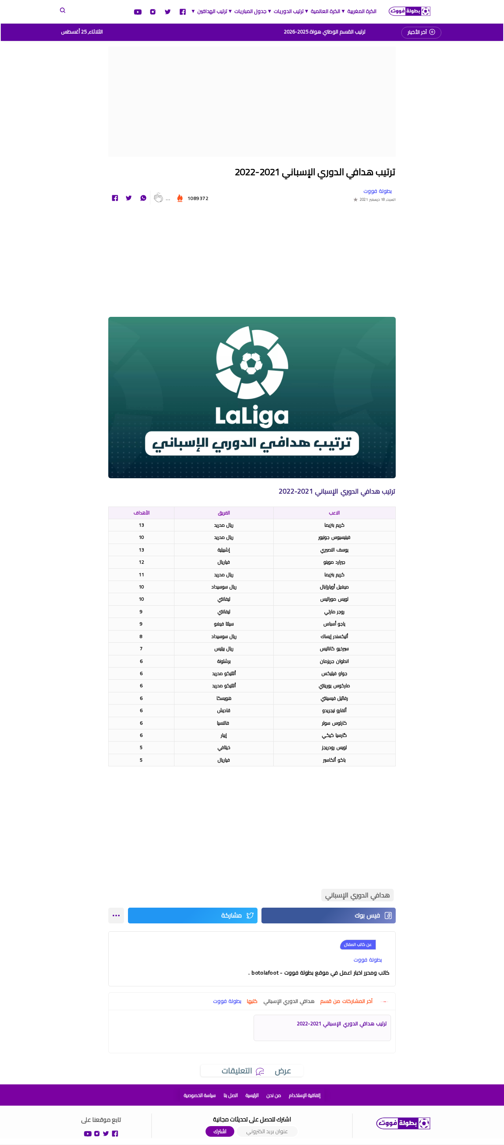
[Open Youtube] (138, 11)
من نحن (274, 1095)
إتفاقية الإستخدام (305, 1095)
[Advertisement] (252, 101)
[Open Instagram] (153, 11)
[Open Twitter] (168, 11)
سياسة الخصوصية (200, 1095)
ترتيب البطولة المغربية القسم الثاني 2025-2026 (325, 31)
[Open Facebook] (183, 11)
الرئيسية (252, 1095)
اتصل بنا (231, 1095)
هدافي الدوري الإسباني (357, 895)
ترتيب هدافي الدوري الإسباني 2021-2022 (342, 1023)
